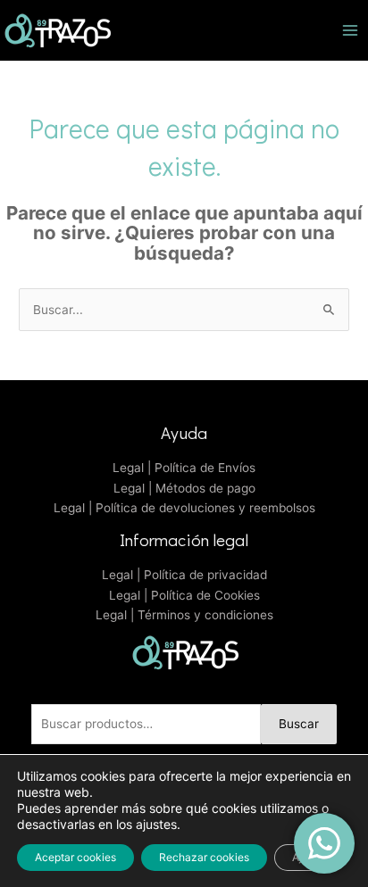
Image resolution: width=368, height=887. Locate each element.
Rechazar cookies (204, 857)
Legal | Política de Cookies (184, 595)
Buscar (299, 724)
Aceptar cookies (75, 857)
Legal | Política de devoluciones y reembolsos (184, 508)
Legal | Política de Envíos (184, 467)
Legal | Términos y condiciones (184, 615)
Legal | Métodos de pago (184, 488)
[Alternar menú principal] (350, 29)
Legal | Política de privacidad (184, 575)
